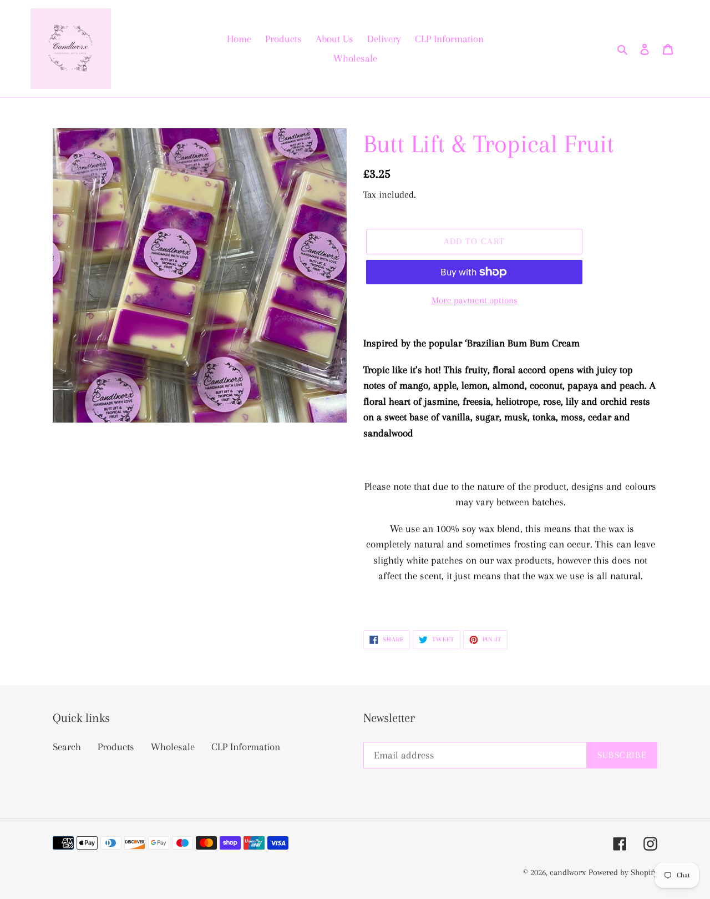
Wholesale (173, 746)
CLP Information (245, 746)
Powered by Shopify (623, 872)
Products (116, 746)
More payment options (475, 300)
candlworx (568, 872)
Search (67, 746)
